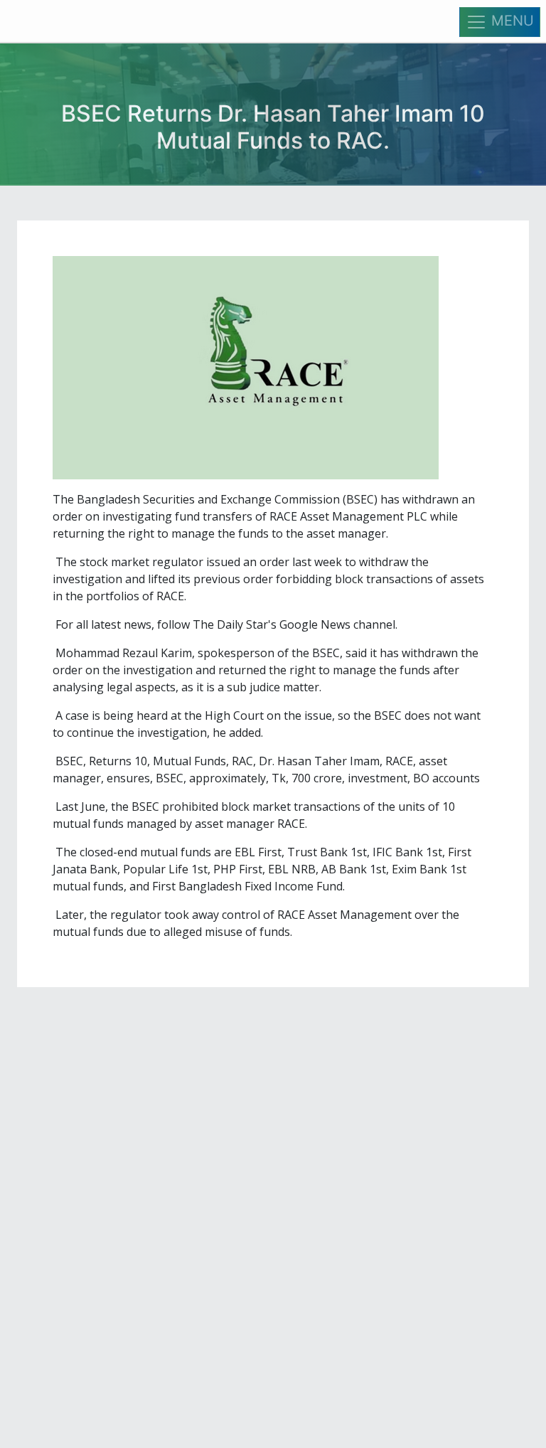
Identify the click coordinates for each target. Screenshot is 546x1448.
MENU (510, 20)
